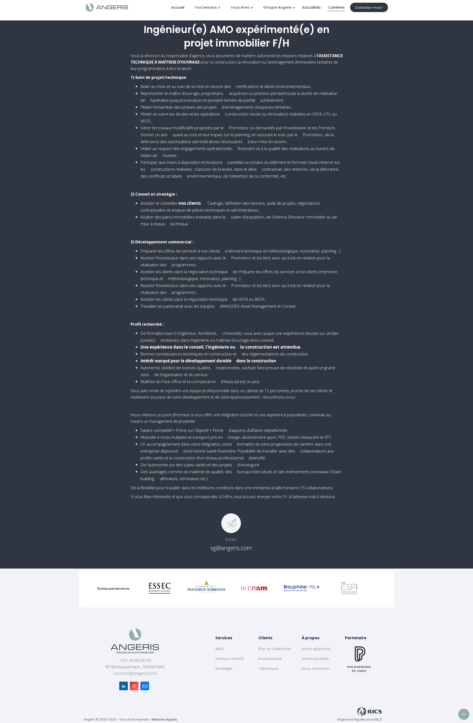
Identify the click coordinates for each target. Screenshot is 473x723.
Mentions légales (164, 719)
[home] (107, 7)
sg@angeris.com (231, 548)
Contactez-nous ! (369, 7)
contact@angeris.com (135, 673)
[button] (208, 7)
